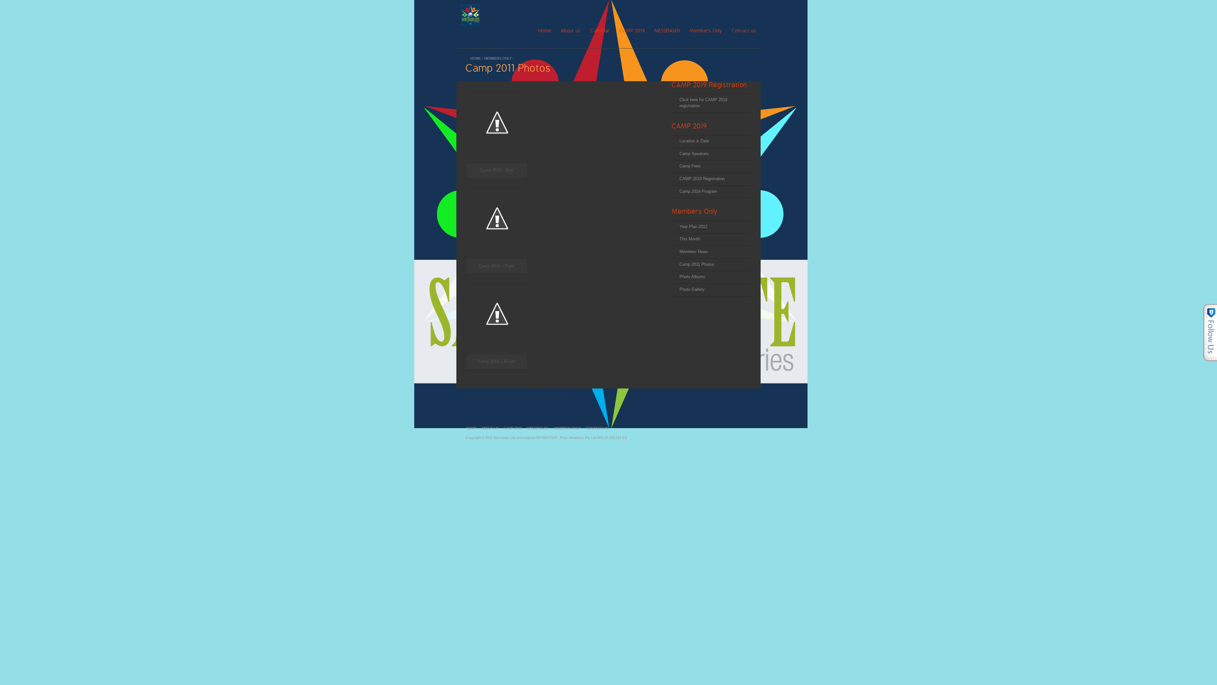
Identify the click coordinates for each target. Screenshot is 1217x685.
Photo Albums (692, 276)
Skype (744, 12)
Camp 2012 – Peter (497, 266)
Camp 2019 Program (698, 191)
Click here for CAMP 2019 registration (703, 102)
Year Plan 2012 (693, 226)
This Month (689, 239)
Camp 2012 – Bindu (497, 361)
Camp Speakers (694, 153)
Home (526, 31)
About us (571, 31)
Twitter (719, 12)
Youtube (732, 12)
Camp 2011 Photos (696, 264)
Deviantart (677, 398)
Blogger (756, 12)
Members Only (706, 31)
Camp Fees (690, 166)
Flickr (695, 12)
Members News (693, 251)
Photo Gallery (692, 289)
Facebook (683, 12)
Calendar (600, 31)
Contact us (744, 31)
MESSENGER (667, 31)
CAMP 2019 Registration (702, 178)
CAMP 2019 (632, 31)
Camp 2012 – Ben (497, 170)
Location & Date (694, 141)
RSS (707, 12)
